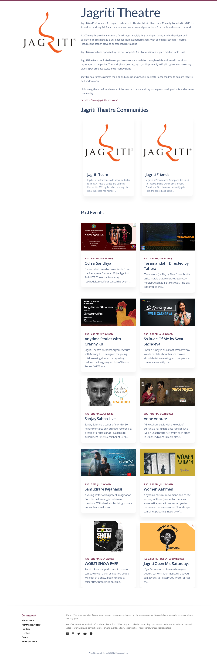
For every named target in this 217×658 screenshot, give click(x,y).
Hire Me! (26, 633)
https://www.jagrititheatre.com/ (100, 99)
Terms (34, 641)
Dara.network (29, 615)
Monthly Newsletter (31, 624)
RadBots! (26, 628)
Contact (25, 637)
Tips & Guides (28, 620)
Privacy (25, 641)
